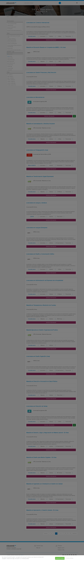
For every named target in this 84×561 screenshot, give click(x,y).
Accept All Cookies (60, 558)
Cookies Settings (69, 558)
